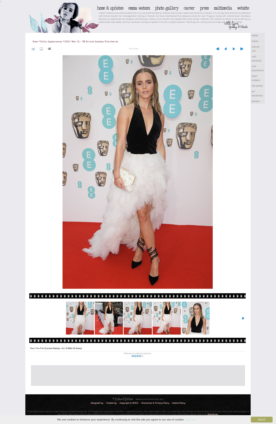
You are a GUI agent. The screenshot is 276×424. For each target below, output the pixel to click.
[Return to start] (217, 49)
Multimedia (223, 8)
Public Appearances (51, 41)
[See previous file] (225, 49)
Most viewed (256, 78)
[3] (137, 356)
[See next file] (233, 49)
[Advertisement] (135, 373)
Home (255, 35)
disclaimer (212, 414)
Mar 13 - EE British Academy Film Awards (95, 41)
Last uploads (256, 58)
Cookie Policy (178, 402)
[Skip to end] (241, 49)
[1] (132, 356)
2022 (67, 41)
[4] (140, 356)
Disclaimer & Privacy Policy (155, 402)
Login (255, 41)
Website (243, 8)
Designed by (97, 402)
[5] (142, 356)
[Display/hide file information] (41, 49)
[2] (135, 356)
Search (256, 101)
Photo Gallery (166, 8)
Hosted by (111, 402)
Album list (255, 49)
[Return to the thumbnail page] (33, 49)
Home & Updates (110, 8)
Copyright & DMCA (129, 402)
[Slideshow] (49, 49)
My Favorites (257, 93)
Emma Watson (139, 8)
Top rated (257, 86)
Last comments (258, 68)
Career (189, 8)
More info (190, 419)
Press (204, 8)
